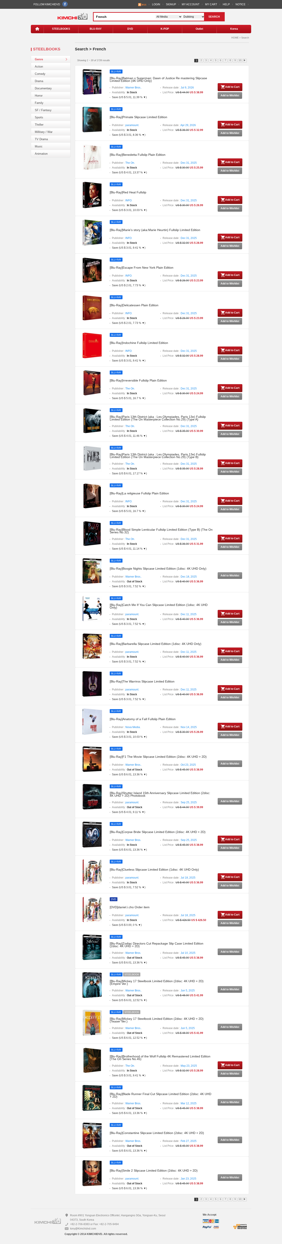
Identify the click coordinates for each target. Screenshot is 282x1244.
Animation (41, 153)
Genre (39, 59)
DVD (130, 28)
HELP (226, 4)
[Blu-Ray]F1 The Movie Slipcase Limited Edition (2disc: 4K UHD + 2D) (158, 756)
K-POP (165, 28)
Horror (39, 95)
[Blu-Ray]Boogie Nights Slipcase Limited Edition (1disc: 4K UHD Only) (158, 568)
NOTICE (240, 4)
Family (39, 103)
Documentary (43, 88)
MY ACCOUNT (190, 4)
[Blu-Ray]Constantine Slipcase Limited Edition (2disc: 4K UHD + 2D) (157, 1133)
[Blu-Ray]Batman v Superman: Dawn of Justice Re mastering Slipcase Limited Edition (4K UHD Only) (158, 79)
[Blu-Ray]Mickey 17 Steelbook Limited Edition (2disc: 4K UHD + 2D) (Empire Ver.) (157, 982)
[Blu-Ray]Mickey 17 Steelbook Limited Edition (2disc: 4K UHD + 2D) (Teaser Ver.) (157, 1020)
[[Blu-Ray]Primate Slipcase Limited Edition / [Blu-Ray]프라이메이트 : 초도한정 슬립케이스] (92, 119)
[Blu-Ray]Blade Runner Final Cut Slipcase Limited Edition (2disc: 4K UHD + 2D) (160, 1095)
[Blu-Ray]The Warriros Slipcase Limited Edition (142, 681)
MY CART (211, 4)
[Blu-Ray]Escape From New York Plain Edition (141, 267)
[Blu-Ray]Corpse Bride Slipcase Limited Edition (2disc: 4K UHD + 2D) (158, 832)
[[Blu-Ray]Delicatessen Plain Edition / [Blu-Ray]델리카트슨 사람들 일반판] (92, 307)
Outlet (199, 28)
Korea (234, 28)
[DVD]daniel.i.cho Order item (130, 907)
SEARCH (214, 16)
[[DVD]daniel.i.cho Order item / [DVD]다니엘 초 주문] (92, 909)
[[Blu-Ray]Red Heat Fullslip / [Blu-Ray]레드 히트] (92, 194)
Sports (39, 117)
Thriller (39, 124)
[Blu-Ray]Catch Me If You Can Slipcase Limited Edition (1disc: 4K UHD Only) (159, 606)
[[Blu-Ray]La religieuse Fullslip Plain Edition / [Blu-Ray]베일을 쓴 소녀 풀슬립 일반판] (92, 495)
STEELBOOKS (61, 28)
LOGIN (156, 4)
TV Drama (41, 139)
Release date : (178, 87)
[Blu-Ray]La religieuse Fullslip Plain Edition (139, 493)
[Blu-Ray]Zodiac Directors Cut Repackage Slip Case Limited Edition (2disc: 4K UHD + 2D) (156, 945)
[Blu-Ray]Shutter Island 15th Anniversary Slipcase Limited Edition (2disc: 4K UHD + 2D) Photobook (160, 794)
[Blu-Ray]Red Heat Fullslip (128, 192)
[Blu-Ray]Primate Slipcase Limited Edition (138, 117)
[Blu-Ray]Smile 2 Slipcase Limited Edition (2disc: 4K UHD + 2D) (154, 1170)
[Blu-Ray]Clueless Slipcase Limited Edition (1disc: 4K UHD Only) (154, 869)
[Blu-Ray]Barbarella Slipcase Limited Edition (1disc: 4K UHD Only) (155, 644)
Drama (39, 81)
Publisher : (127, 87)
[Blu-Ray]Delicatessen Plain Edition (134, 305)
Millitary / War (43, 132)
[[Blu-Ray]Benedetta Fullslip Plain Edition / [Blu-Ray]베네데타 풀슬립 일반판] (92, 157)
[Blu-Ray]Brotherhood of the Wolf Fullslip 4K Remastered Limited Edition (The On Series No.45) (160, 1058)
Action (39, 66)
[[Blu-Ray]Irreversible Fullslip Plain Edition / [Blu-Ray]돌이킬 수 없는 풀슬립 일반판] (92, 382)
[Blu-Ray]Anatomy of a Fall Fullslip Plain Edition (143, 719)
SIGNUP (171, 4)
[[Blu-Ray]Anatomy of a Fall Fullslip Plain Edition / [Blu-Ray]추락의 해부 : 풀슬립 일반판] (92, 721)
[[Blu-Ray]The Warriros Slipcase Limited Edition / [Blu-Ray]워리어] (92, 683)
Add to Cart (232, 86)
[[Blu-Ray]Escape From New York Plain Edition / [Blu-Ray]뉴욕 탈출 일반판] (92, 270)
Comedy (40, 73)
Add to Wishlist (230, 95)
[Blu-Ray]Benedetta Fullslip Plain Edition (137, 154)
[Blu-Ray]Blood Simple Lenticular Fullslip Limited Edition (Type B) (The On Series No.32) (161, 531)
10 (240, 60)
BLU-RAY (96, 28)
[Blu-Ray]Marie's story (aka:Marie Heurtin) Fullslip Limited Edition (155, 230)
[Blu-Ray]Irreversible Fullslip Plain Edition (138, 380)
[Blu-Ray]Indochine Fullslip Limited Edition (139, 343)
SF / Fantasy (43, 110)
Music (39, 146)
